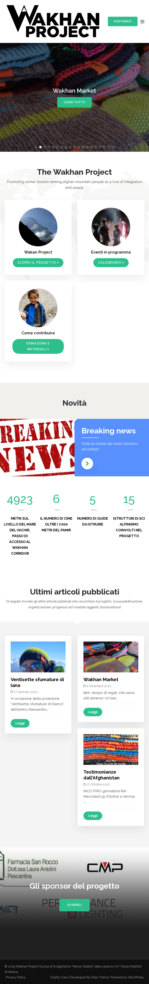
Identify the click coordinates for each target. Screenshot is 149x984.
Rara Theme (100, 977)
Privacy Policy (16, 977)
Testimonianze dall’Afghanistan (101, 775)
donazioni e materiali (38, 346)
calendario (109, 262)
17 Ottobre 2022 (98, 784)
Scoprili (74, 904)
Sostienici (123, 21)
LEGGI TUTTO (74, 102)
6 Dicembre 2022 (99, 686)
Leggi (20, 723)
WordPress (136, 977)
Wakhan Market (100, 679)
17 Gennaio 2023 (25, 692)
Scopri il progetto (37, 262)
